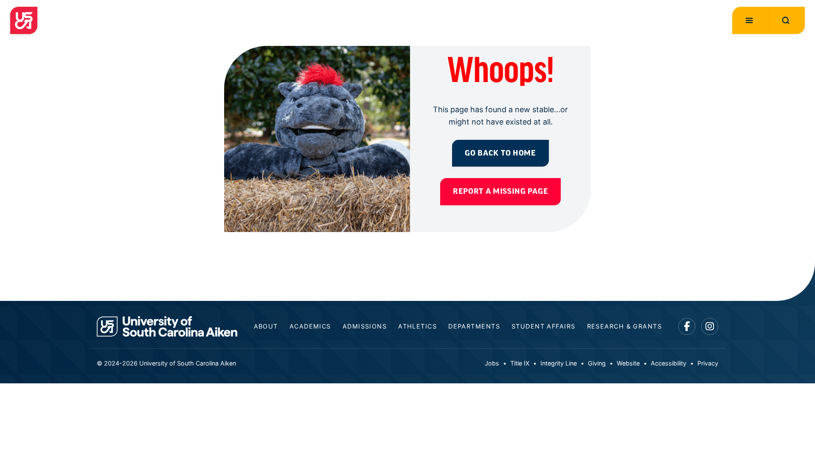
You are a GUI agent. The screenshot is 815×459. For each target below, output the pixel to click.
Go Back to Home (500, 153)
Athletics (417, 326)
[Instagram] (710, 326)
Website (628, 363)
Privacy (707, 363)
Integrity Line (558, 363)
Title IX (519, 363)
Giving (597, 363)
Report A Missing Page (500, 191)
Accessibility (668, 363)
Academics (310, 326)
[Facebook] (687, 326)
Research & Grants (624, 326)
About (266, 326)
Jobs (492, 363)
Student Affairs (543, 326)
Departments (474, 326)
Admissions (365, 326)
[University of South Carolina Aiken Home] (23, 20)
